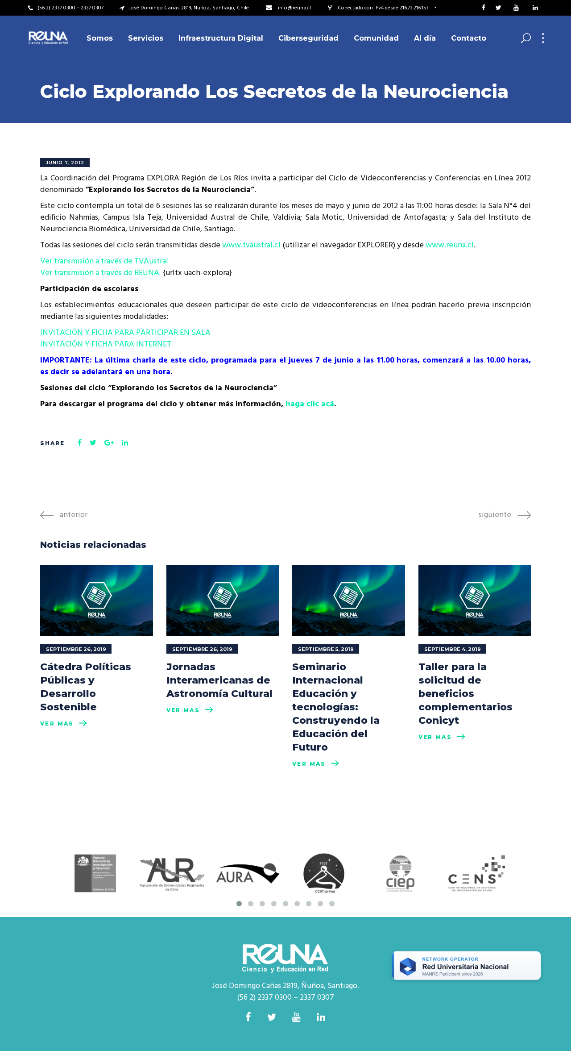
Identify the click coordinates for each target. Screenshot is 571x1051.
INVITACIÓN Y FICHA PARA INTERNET (105, 344)
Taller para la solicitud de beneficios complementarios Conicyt (465, 693)
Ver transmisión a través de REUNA (101, 273)
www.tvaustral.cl (251, 245)
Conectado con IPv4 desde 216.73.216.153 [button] (383, 8)
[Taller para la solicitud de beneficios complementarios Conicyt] (474, 600)
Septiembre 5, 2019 (326, 649)
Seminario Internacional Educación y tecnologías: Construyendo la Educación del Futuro (336, 707)
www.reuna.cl (450, 245)
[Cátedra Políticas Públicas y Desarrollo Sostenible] (96, 600)
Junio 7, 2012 (65, 163)
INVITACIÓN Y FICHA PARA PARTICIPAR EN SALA (125, 332)
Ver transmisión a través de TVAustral (104, 261)
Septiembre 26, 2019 (76, 649)
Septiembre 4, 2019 (452, 649)
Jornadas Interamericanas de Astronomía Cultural (219, 680)
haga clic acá (308, 404)
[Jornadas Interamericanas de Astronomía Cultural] (222, 600)
